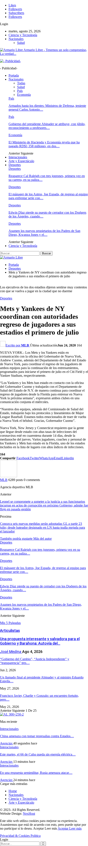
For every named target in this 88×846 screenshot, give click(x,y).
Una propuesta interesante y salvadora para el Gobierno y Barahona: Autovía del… (40, 641)
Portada (14, 75)
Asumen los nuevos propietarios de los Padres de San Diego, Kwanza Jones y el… (44, 232)
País (20, 91)
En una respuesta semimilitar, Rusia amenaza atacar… (36, 772)
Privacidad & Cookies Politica (20, 835)
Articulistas (10, 630)
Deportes (15, 165)
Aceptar (63, 828)
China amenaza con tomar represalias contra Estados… (37, 736)
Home (13, 791)
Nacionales (16, 39)
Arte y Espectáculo (21, 161)
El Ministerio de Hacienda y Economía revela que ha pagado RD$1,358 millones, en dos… (44, 144)
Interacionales (18, 157)
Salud (21, 42)
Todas (21, 83)
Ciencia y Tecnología (23, 35)
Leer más (75, 828)
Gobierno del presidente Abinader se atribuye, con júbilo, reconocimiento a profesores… (47, 126)
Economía (24, 94)
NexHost (29, 813)
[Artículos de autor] (8, 476)
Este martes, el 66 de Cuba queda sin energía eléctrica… (38, 754)
